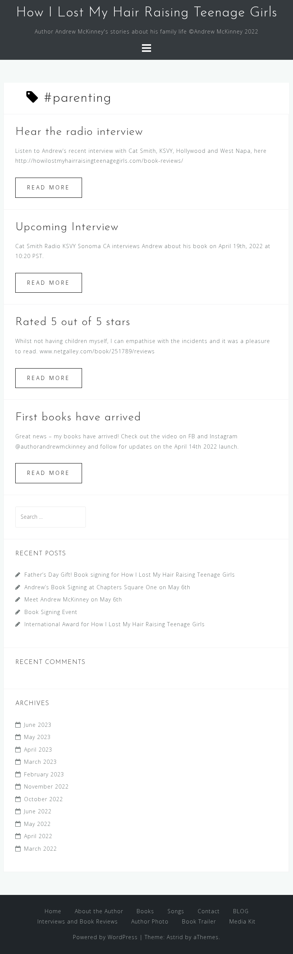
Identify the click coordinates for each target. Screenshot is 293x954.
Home (53, 911)
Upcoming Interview (67, 227)
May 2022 (37, 823)
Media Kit (242, 921)
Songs (175, 911)
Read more (48, 187)
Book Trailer (199, 921)
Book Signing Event (50, 612)
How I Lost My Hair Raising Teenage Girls (146, 13)
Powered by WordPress (105, 937)
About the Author (99, 911)
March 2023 (40, 761)
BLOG (241, 911)
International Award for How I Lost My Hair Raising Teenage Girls (114, 624)
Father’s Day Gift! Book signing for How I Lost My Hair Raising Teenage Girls (129, 574)
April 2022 (38, 836)
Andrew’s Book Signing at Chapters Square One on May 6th (107, 587)
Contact (209, 911)
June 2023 (38, 724)
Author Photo (150, 921)
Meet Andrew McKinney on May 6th (73, 599)
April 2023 (38, 749)
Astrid (175, 937)
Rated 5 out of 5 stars (72, 322)
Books (145, 911)
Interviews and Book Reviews (77, 921)
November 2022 (46, 786)
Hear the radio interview (79, 132)
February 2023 (44, 774)
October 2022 (43, 799)
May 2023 (37, 737)
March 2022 (40, 848)
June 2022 (38, 811)
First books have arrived (78, 417)
